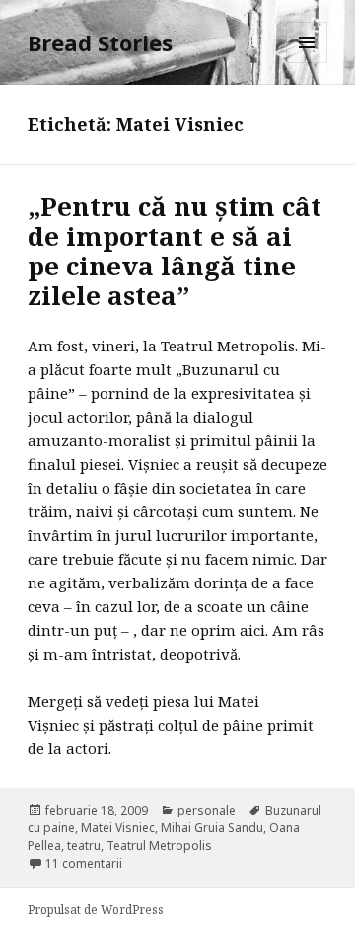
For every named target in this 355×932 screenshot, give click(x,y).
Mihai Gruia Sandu (212, 827)
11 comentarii (83, 863)
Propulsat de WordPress (96, 909)
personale (207, 810)
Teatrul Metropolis (159, 845)
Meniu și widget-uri (307, 62)
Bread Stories (100, 42)
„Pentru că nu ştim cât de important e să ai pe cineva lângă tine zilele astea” (174, 251)
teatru (84, 845)
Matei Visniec (118, 827)
